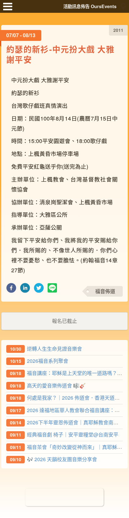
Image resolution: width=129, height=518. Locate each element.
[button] (11, 289)
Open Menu (9, 9)
